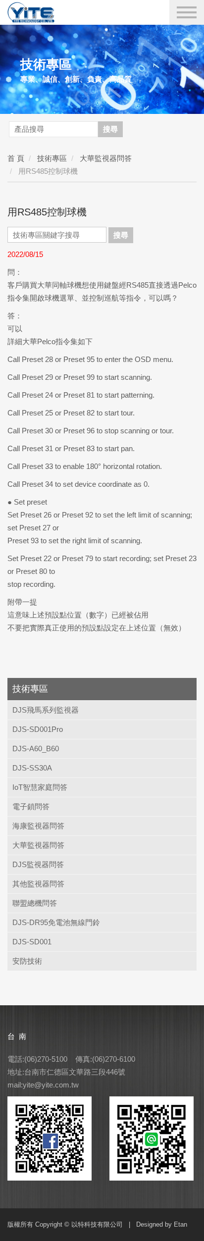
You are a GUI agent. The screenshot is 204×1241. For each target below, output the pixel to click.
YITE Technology (47, 11)
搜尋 (110, 129)
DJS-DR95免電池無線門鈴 (56, 922)
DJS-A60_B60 (35, 748)
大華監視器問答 (106, 158)
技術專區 (52, 158)
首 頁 (15, 158)
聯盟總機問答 (34, 903)
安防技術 (27, 961)
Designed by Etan (161, 1224)
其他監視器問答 (38, 883)
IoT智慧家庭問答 (39, 787)
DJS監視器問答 (38, 864)
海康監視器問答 (38, 826)
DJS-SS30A (32, 768)
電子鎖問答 (31, 806)
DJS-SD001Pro (37, 729)
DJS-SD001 (31, 941)
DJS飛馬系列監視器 (45, 710)
